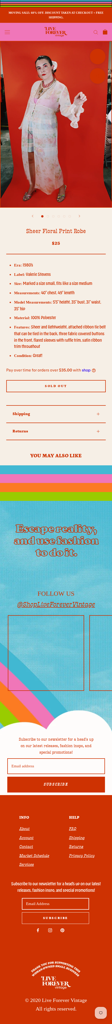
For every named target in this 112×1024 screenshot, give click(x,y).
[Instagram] (50, 930)
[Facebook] (38, 930)
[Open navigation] (7, 32)
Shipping (21, 414)
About (24, 828)
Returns (20, 431)
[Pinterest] (62, 930)
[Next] (79, 216)
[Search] (96, 32)
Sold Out (56, 386)
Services (26, 864)
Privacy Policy (82, 855)
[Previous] (32, 216)
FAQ (72, 828)
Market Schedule (34, 855)
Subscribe (56, 784)
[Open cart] (105, 31)
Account (26, 837)
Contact (26, 846)
